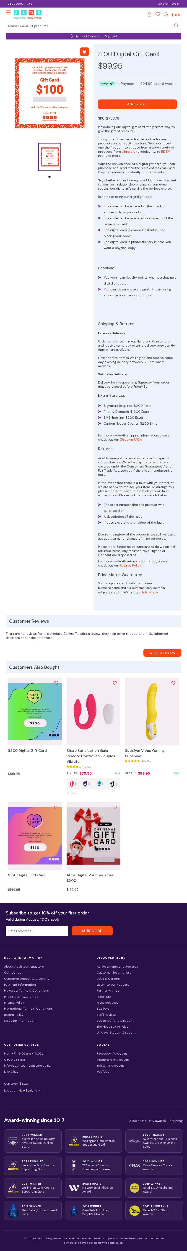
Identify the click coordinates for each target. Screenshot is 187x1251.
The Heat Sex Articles (112, 1027)
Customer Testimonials (114, 972)
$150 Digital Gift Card (27, 875)
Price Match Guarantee (21, 997)
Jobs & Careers (108, 979)
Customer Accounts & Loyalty (26, 979)
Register (162, 3)
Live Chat (11, 1071)
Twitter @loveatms (111, 1066)
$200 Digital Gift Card (27, 750)
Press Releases (107, 1003)
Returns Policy (130, 565)
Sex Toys (103, 1009)
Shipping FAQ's (131, 439)
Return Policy (13, 1015)
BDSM (165, 151)
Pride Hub (104, 997)
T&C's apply (50, 919)
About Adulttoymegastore (24, 967)
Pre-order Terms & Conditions (26, 990)
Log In (175, 3)
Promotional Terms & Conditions (28, 1009)
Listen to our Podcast (113, 985)
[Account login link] (150, 15)
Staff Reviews (107, 1015)
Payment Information (20, 985)
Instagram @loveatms (113, 1060)
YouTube (103, 1071)
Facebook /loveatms (112, 1053)
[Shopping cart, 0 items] (166, 14)
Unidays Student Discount (116, 1032)
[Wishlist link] (158, 15)
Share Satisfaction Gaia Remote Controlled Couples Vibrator (91, 756)
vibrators (128, 151)
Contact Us (12, 972)
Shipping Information (19, 1021)
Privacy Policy (14, 1003)
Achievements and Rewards (117, 967)
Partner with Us (108, 990)
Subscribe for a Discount (115, 1021)
